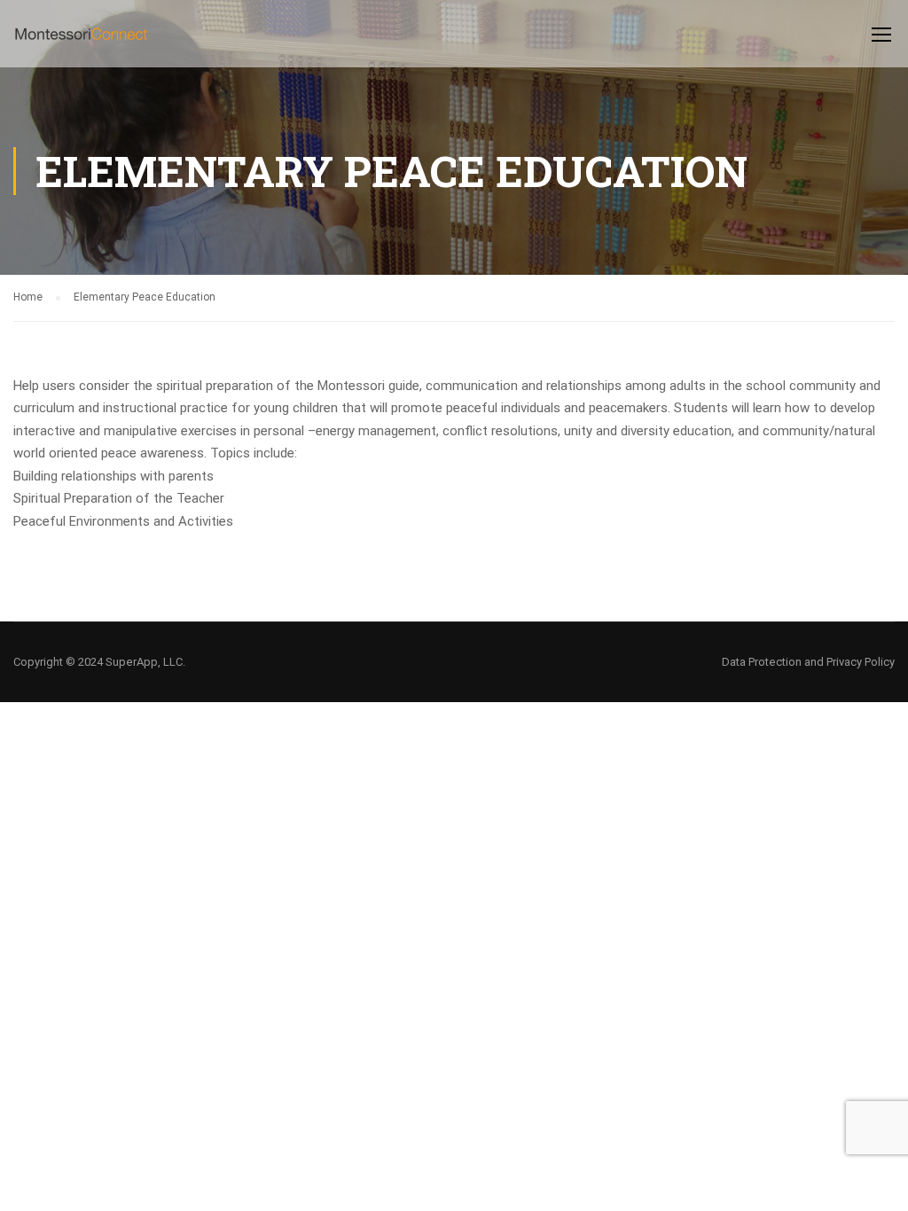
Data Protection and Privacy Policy (808, 661)
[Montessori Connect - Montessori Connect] (81, 42)
